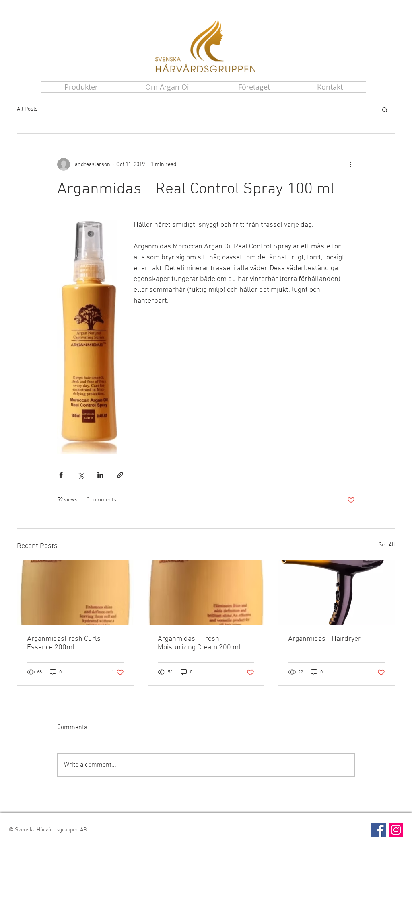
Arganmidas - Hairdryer (324, 639)
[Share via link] (120, 475)
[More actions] (350, 164)
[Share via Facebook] (61, 475)
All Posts (27, 109)
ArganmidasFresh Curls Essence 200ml (64, 643)
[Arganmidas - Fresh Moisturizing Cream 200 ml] (206, 592)
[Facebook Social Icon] (378, 830)
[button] (385, 109)
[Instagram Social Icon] (396, 830)
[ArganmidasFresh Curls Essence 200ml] (75, 592)
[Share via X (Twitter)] (80, 475)
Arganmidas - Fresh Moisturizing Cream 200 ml (199, 643)
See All (387, 545)
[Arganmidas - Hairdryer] (336, 592)
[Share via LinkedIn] (100, 475)
